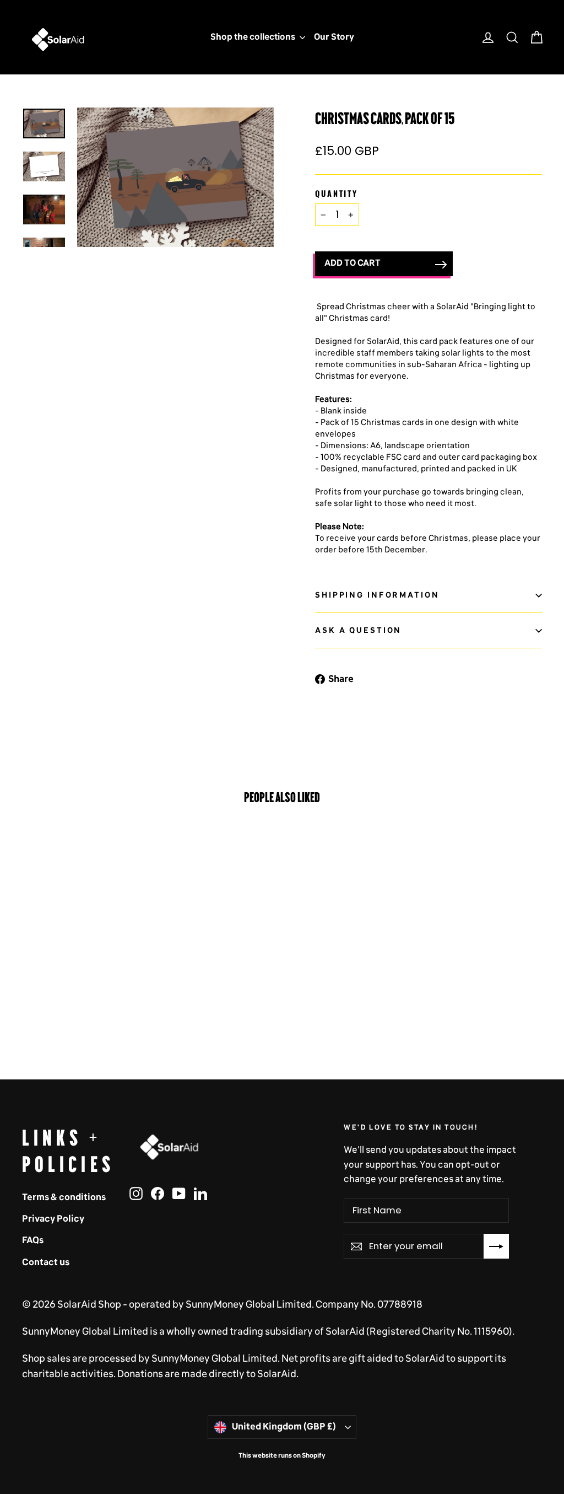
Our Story (334, 37)
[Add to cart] (33, 844)
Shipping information (377, 594)
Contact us (45, 1262)
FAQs (33, 1240)
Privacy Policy (53, 1218)
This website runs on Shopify (282, 1455)
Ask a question (358, 630)
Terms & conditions (64, 1197)
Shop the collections (253, 37)
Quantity (336, 193)
